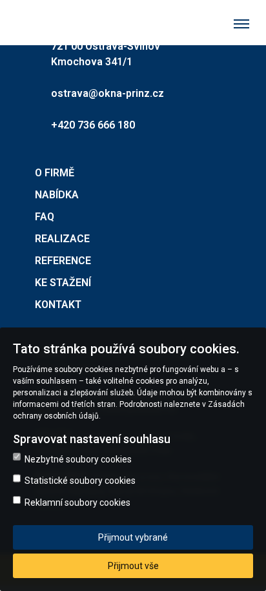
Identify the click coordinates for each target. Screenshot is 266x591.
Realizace (62, 239)
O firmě (54, 173)
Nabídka (57, 195)
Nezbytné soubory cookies (78, 459)
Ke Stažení (63, 282)
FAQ (44, 217)
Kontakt (58, 304)
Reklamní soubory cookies (77, 502)
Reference (63, 260)
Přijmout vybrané (133, 537)
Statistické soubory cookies (80, 480)
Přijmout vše (133, 566)
